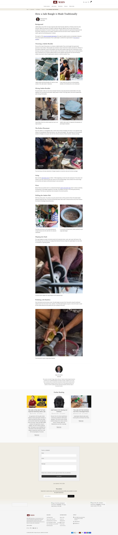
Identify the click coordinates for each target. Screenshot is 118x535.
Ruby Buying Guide (50, 525)
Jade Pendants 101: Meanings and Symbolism (59, 410)
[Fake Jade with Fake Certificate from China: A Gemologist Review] (81, 401)
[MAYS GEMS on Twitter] (28, 527)
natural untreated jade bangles (50, 36)
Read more (37, 435)
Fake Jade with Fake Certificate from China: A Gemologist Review (81, 410)
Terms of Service (62, 525)
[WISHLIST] (88, 2)
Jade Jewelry (54, 6)
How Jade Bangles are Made (51, 522)
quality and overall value (65, 187)
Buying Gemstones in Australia (52, 520)
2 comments (63, 413)
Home (27, 9)
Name (43, 453)
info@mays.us (76, 523)
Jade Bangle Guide (50, 517)
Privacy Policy (62, 523)
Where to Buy (71, 6)
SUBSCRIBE (71, 496)
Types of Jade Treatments (51, 519)
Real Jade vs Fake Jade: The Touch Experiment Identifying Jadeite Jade (36, 410)
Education (43, 9)
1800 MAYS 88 (76, 521)
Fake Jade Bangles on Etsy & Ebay (52, 523)
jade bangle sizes (45, 178)
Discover (66, 6)
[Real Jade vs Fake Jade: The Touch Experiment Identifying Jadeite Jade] (37, 401)
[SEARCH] (84, 2)
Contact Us (62, 519)
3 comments (40, 413)
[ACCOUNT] (86, 2)
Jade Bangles (38, 9)
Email (43, 458)
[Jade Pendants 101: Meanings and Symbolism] (59, 401)
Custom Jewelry (47, 6)
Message (43, 463)
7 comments (86, 413)
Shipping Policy (62, 520)
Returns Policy (62, 522)
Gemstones (60, 6)
